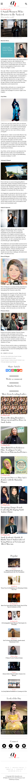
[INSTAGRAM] (24, 746)
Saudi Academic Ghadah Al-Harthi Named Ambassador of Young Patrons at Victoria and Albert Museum (13, 540)
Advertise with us (14, 771)
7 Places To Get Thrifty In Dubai (14, 658)
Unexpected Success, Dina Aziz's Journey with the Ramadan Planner (14, 480)
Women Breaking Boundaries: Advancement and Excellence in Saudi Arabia (13, 420)
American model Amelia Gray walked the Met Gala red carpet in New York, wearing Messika (13, 732)
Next (25, 718)
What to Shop (14, 656)
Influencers (14, 639)
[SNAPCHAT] (4, 746)
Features (14, 569)
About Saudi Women (16, 356)
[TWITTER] (17, 746)
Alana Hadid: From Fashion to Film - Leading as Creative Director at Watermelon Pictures (14, 450)
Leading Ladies (5, 415)
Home (7, 767)
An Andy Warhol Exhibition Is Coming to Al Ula (14, 691)
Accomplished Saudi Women (8, 358)
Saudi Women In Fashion (7, 360)
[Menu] (2, 4)
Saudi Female (13, 361)
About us (9, 769)
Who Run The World (5, 356)
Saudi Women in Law (19, 360)
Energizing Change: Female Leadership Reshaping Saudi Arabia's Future (12, 509)
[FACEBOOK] (11, 746)
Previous (3, 718)
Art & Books (14, 586)
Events (14, 689)
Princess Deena (5, 361)
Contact (19, 769)
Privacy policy (18, 767)
